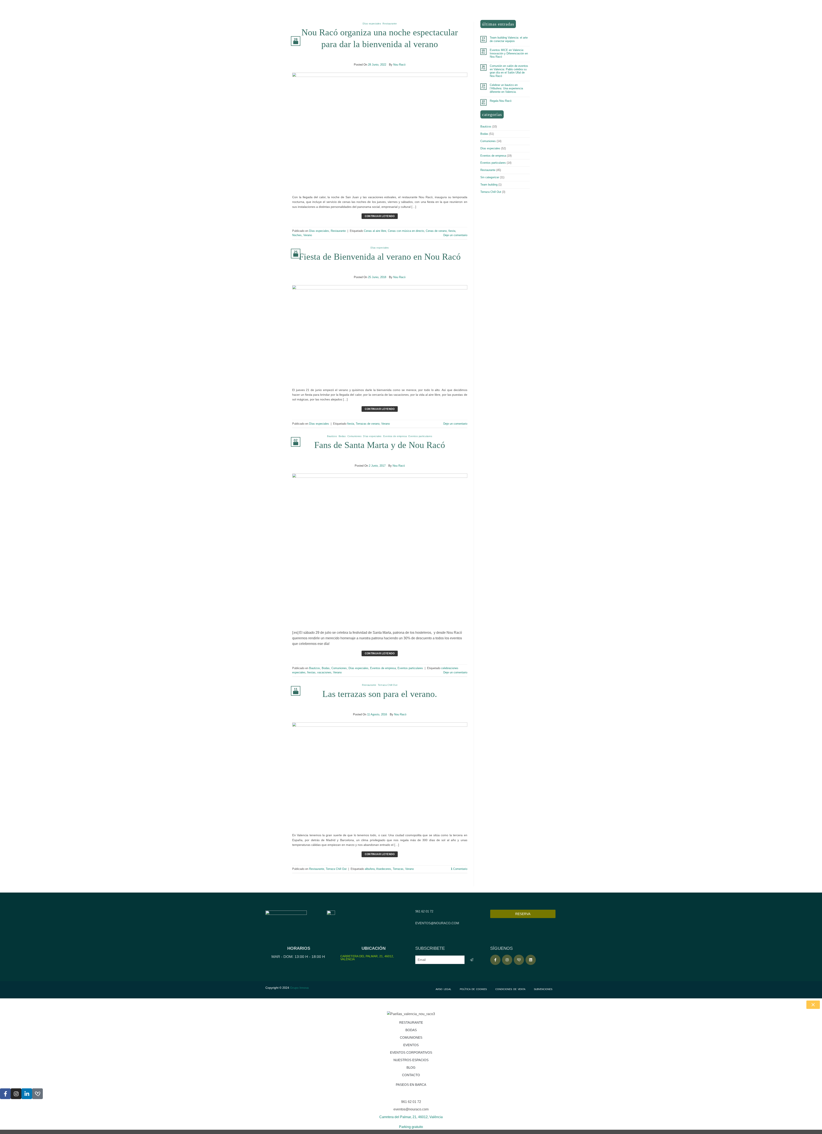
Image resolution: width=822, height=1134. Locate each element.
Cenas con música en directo (406, 230)
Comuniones (354, 436)
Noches (297, 235)
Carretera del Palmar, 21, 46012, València (367, 957)
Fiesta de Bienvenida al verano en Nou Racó (380, 257)
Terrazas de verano (368, 423)
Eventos (411, 1045)
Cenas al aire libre (375, 230)
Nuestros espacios (411, 1060)
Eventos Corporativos (411, 1052)
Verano (307, 235)
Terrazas (398, 868)
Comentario (459, 868)
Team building (488, 184)
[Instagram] (507, 960)
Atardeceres (383, 868)
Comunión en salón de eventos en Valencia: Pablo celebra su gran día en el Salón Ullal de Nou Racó (509, 71)
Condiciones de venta (510, 989)
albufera (370, 868)
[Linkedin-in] (26, 1093)
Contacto (411, 1075)
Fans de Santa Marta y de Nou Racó (379, 445)
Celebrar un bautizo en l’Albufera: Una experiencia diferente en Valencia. (506, 88)
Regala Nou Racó (500, 100)
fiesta (451, 230)
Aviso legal (443, 989)
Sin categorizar (489, 177)
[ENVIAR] (472, 960)
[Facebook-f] (495, 960)
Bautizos (332, 436)
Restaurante (390, 23)
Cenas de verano (436, 230)
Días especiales (372, 23)
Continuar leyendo (380, 216)
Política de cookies (473, 989)
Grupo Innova (300, 987)
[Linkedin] (531, 960)
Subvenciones (543, 989)
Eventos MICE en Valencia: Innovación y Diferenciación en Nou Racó (509, 53)
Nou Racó (399, 64)
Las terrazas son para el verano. (379, 694)
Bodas (342, 436)
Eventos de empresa (395, 436)
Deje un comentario (455, 235)
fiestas (311, 672)
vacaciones (324, 672)
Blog (411, 1067)
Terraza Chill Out (388, 685)
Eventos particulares (420, 436)
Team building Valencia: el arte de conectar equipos (509, 39)
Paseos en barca (411, 1084)
